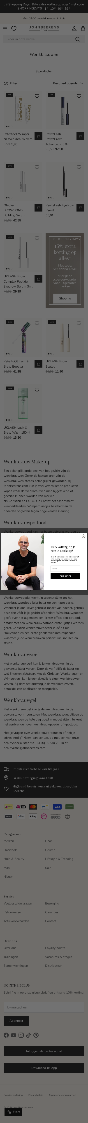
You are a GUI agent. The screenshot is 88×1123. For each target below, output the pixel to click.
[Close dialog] (83, 536)
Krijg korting (65, 576)
